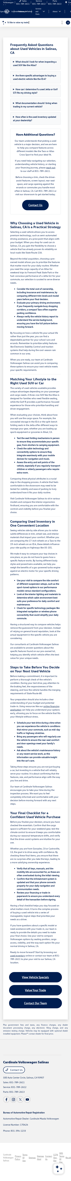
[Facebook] (6, 1099)
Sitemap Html (40, 1157)
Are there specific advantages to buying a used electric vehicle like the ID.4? (34, 77)
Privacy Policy (18, 1157)
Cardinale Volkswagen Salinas (8, 1157)
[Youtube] (27, 1099)
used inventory (17, 955)
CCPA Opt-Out (55, 1157)
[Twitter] (20, 1099)
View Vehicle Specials (35, 977)
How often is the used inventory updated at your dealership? (34, 118)
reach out (50, 167)
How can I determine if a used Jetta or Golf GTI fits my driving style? (35, 91)
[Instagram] (13, 1099)
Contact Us (35, 205)
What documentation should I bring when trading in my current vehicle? (35, 105)
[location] (66, 2)
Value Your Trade (35, 990)
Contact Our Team (35, 1003)
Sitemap (32, 1157)
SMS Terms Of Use (61, 1157)
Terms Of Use (24, 1157)
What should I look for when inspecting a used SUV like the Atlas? (34, 63)
